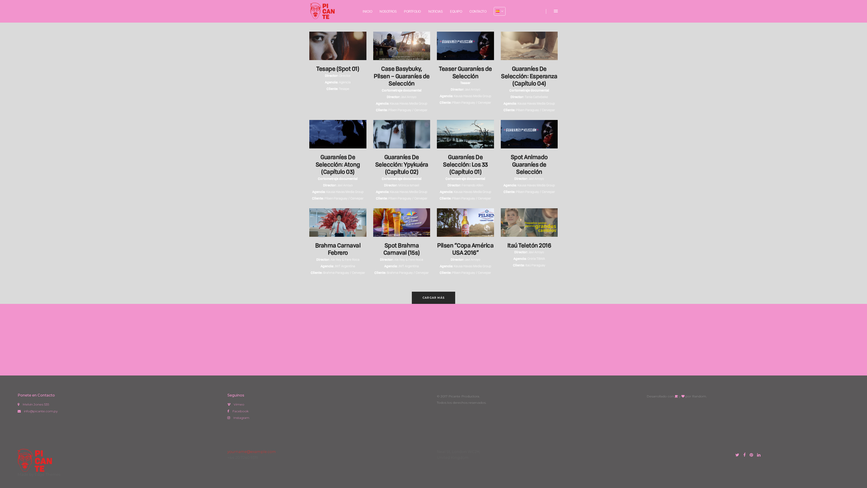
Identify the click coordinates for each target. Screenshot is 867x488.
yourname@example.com (251, 452)
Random (699, 396)
